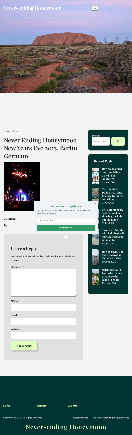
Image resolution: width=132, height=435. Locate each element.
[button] (66, 206)
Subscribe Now (66, 227)
